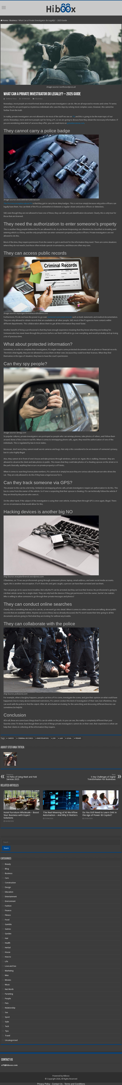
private (78, 738)
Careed (11, 738)
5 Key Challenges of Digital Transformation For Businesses (101, 777)
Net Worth (9, 989)
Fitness (8, 915)
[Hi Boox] (61, 7)
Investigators (43, 738)
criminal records (25, 738)
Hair (6, 938)
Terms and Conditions (74, 1084)
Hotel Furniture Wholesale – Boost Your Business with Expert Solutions (21, 815)
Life (6, 961)
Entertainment (11, 896)
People (8, 998)
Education (9, 892)
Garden (8, 933)
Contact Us (57, 1084)
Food (7, 920)
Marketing (9, 971)
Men (7, 975)
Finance (8, 910)
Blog (7, 869)
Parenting (9, 994)
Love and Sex (10, 966)
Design (8, 887)
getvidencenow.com (75, 123)
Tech (7, 1026)
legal (69, 738)
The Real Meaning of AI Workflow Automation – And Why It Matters (60, 813)
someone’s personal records (59, 317)
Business (13, 20)
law (61, 738)
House (7, 952)
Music (7, 984)
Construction (10, 883)
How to (8, 957)
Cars (7, 878)
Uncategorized (11, 1040)
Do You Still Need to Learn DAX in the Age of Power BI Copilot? (99, 813)
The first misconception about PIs (18, 203)
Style (7, 1022)
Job (54, 738)
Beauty (8, 864)
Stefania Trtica (11, 99)
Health (7, 943)
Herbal (8, 947)
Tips (7, 1031)
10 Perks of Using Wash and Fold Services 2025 (22, 777)
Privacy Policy (43, 1084)
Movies (8, 980)
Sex (6, 1012)
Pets (6, 1003)
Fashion (8, 906)
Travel (7, 1035)
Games (8, 929)
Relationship (10, 1008)
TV (73, 116)
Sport (7, 1017)
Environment (10, 901)
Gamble (8, 924)
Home (5, 20)
